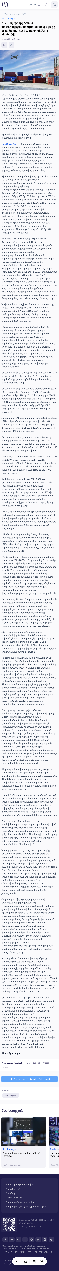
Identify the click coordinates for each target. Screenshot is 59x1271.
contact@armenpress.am (30, 1226)
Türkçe (5, 1067)
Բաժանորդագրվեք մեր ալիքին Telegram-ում (32, 1079)
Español (36, 1062)
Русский (46, 1062)
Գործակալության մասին (19, 1184)
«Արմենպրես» (9, 143)
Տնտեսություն (10, 1095)
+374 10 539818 (26, 1223)
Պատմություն (13, 1188)
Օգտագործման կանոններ (20, 1202)
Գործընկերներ (14, 1197)
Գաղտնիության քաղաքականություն (26, 1206)
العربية (28, 1062)
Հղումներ (11, 1193)
